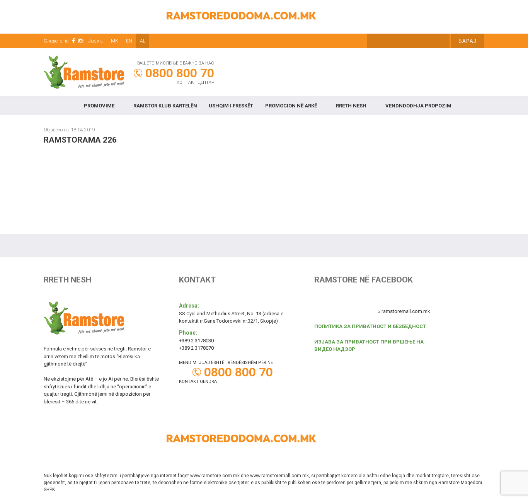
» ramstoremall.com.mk (404, 311)
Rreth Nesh (351, 106)
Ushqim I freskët (231, 106)
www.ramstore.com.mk (215, 475)
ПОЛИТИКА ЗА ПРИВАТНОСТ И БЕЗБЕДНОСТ (370, 326)
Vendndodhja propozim (418, 106)
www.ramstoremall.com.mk (279, 475)
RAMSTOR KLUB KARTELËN (165, 106)
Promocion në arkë (291, 106)
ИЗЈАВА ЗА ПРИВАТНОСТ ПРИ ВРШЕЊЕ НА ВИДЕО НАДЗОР (369, 345)
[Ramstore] (85, 74)
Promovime (99, 106)
